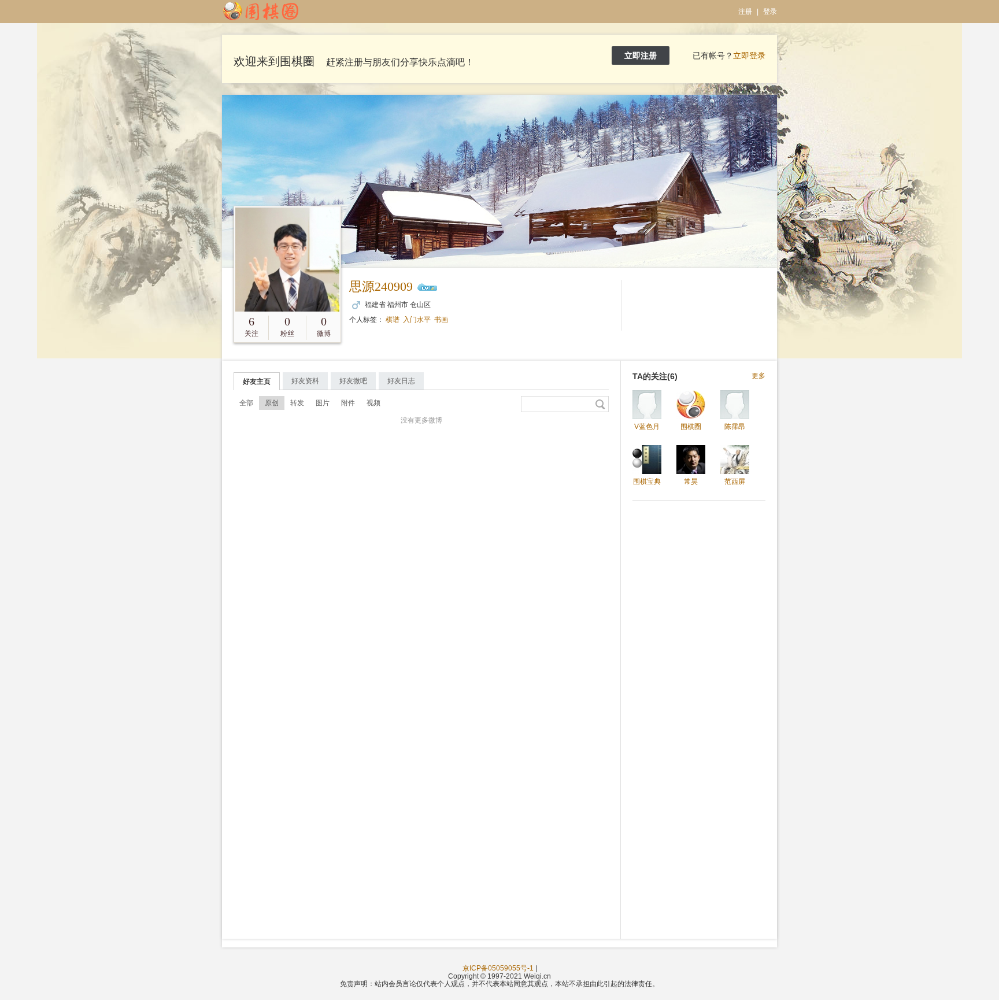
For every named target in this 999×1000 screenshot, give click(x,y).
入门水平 (417, 320)
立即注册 (640, 55)
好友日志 (401, 381)
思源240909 (381, 286)
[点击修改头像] (287, 260)
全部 (246, 403)
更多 (758, 376)
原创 (272, 403)
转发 (297, 403)
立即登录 (749, 55)
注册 (745, 12)
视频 (373, 403)
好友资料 (305, 381)
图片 (323, 403)
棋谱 (392, 320)
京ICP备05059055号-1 (498, 968)
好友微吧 (353, 381)
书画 (441, 320)
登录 (770, 12)
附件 (348, 403)
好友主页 (257, 381)
